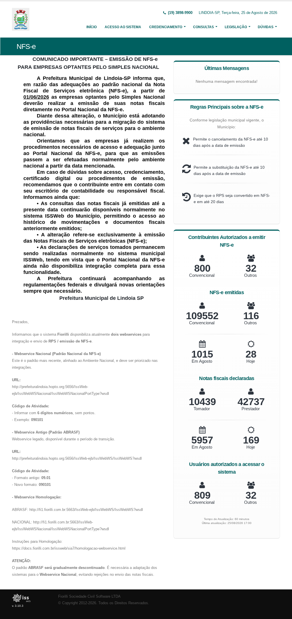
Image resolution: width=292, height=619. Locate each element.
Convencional (201, 275)
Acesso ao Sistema (123, 27)
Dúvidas (265, 27)
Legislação (236, 27)
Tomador (202, 409)
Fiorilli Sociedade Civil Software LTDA (89, 597)
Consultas (203, 27)
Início (91, 27)
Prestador (251, 409)
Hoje (250, 361)
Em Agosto (202, 361)
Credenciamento (165, 27)
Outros (250, 275)
